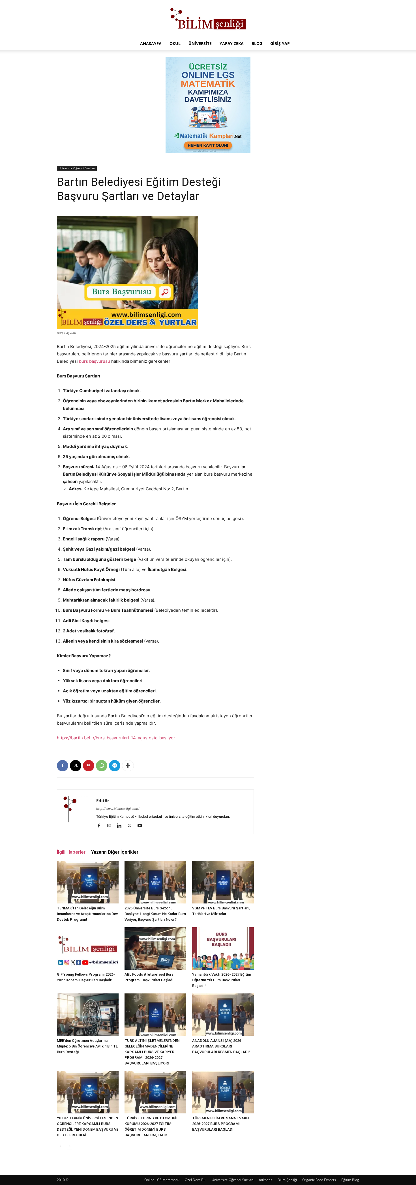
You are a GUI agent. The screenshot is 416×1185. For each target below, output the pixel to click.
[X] (75, 765)
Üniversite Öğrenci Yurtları (233, 1179)
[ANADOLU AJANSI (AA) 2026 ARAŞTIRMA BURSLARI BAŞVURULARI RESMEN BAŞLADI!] (223, 1014)
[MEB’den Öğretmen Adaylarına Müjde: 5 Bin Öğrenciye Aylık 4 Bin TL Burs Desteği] (88, 1014)
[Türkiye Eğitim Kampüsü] (208, 18)
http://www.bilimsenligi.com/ (117, 809)
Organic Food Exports (319, 1179)
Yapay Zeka (232, 43)
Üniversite (200, 43)
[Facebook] (62, 765)
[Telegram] (114, 765)
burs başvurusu (94, 361)
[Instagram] (111, 826)
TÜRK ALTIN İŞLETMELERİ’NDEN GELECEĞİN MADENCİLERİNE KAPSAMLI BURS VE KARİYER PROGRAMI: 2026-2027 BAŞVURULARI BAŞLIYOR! (152, 1051)
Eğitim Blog (350, 1179)
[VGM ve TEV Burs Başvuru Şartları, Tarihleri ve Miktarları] (223, 882)
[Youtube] (141, 826)
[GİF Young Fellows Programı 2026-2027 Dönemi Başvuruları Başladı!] (88, 948)
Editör (102, 800)
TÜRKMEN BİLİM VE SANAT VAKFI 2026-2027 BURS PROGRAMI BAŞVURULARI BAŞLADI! (220, 1124)
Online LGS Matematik (161, 1179)
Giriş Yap (280, 43)
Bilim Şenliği (287, 1179)
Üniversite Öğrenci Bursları (77, 168)
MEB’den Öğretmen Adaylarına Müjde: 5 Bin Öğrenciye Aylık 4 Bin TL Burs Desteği (87, 1046)
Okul (175, 43)
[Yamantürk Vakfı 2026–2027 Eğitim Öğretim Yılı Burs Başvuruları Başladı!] (223, 948)
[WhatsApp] (101, 765)
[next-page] (69, 1146)
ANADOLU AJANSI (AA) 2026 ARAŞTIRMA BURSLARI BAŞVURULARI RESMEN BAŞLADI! (221, 1046)
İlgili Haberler (71, 852)
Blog (257, 43)
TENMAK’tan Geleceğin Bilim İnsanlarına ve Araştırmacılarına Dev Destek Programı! (87, 914)
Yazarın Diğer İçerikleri (115, 852)
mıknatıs (265, 1179)
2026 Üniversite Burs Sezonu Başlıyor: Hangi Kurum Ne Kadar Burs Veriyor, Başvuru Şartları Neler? (155, 914)
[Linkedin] (121, 826)
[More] (128, 765)
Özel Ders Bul (195, 1179)
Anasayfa (151, 43)
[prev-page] (60, 1146)
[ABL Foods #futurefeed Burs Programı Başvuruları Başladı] (155, 948)
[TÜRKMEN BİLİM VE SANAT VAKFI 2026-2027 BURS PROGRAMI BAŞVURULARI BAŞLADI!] (223, 1092)
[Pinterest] (88, 765)
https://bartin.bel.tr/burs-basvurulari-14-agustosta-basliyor (116, 737)
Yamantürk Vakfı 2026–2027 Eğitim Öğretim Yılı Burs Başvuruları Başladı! (221, 980)
